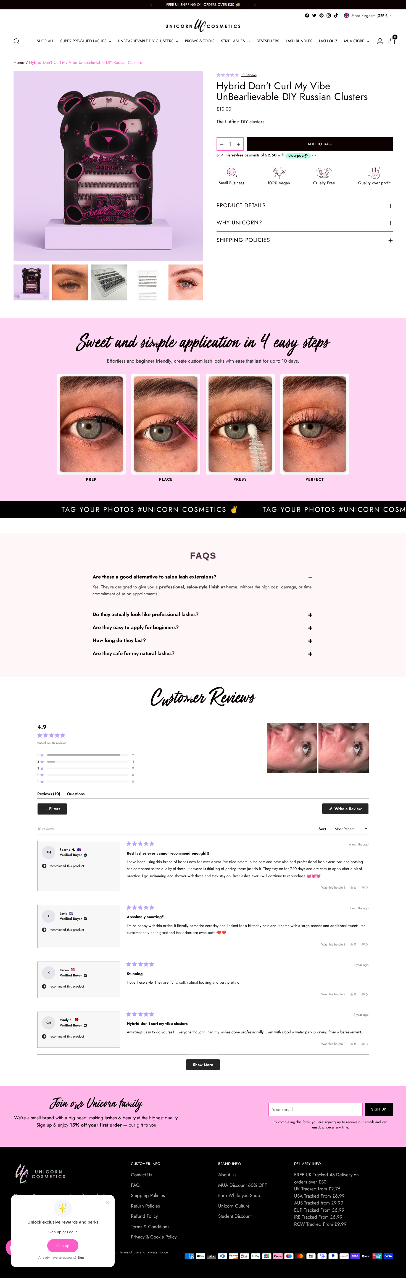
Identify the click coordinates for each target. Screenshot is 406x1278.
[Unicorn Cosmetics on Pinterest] (321, 15)
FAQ (135, 1185)
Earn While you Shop (239, 1195)
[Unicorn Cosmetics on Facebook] (307, 15)
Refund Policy (144, 1216)
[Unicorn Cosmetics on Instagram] (328, 15)
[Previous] (151, 4)
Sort (322, 829)
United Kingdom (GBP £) (369, 15)
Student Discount (235, 1216)
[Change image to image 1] (31, 282)
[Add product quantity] (222, 144)
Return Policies (145, 1206)
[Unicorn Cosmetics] (203, 25)
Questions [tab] (76, 794)
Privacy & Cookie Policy (153, 1237)
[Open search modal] (16, 41)
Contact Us (141, 1174)
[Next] (255, 4)
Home (19, 62)
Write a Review (351, 810)
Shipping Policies (148, 1195)
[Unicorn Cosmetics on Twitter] (314, 15)
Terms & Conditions (150, 1226)
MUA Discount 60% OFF (242, 1185)
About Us (227, 1174)
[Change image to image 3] (109, 282)
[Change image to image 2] (70, 282)
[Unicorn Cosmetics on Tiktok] (335, 15)
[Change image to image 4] (147, 282)
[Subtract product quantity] (238, 144)
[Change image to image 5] (186, 282)
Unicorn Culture (234, 1206)
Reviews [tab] (48, 794)
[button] (237, 75)
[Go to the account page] (377, 41)
